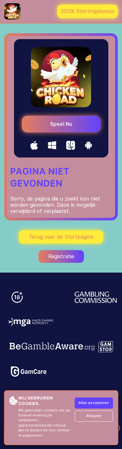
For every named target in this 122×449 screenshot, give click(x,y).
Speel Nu (61, 124)
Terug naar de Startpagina (61, 237)
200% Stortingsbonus (87, 11)
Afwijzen (94, 416)
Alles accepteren (93, 403)
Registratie (61, 256)
